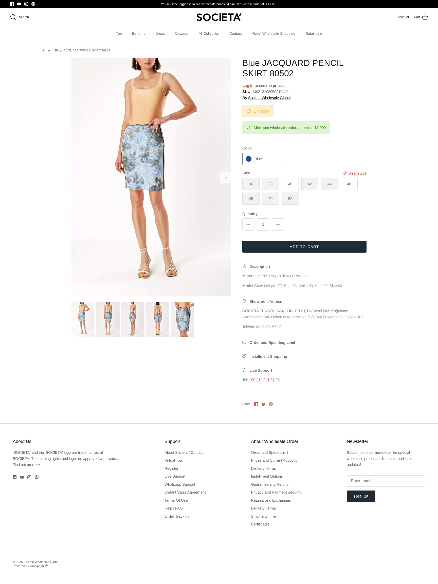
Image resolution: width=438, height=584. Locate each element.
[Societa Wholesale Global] (219, 17)
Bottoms (138, 33)
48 (251, 198)
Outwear (182, 33)
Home (46, 50)
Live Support (175, 476)
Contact (235, 33)
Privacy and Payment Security (276, 492)
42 (310, 184)
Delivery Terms (263, 468)
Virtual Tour (174, 460)
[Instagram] (26, 4)
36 (251, 184)
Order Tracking (177, 516)
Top (119, 33)
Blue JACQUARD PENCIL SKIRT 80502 (82, 50)
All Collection (209, 33)
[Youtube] (19, 4)
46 (349, 184)
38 (270, 184)
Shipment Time (263, 516)
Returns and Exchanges (271, 500)
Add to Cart (304, 246)
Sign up (361, 496)
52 (290, 198)
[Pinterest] (33, 4)
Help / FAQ (174, 508)
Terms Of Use (176, 500)
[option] (151, 177)
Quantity (250, 214)
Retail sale (313, 33)
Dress (160, 33)
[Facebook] (12, 4)
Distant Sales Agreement (185, 492)
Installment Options (267, 476)
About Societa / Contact (184, 452)
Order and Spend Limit (269, 452)
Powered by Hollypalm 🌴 (30, 566)
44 (329, 184)
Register (171, 468)
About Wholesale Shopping (273, 33)
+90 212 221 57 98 (264, 380)
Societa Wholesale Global (269, 98)
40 (290, 184)
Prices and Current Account (274, 460)
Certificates (260, 524)
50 (270, 198)
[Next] (225, 177)
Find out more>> (26, 464)
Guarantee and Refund (269, 484)
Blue (258, 159)
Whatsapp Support (180, 484)
